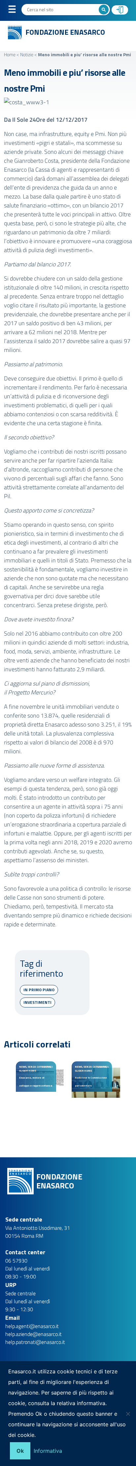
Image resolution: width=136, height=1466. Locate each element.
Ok (20, 1450)
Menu (16, 10)
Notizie (26, 54)
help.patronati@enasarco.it (35, 1342)
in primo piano (38, 990)
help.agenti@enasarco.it (32, 1326)
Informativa (48, 1450)
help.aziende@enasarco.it (33, 1334)
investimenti (37, 1002)
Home (10, 54)
